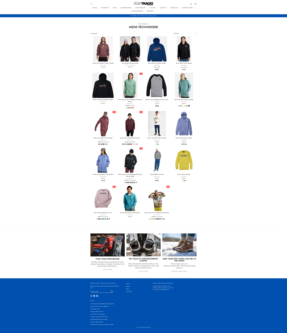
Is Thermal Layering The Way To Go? (99, 316)
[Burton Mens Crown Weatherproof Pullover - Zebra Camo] (162, 219)
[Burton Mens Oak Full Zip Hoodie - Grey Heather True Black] (101, 144)
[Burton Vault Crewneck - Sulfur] (183, 180)
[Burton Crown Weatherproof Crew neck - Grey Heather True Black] (156, 106)
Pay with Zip (129, 291)
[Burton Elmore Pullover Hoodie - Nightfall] (156, 69)
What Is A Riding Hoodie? (96, 322)
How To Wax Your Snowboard (97, 314)
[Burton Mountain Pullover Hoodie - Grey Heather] (187, 106)
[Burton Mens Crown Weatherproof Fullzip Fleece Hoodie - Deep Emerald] (132, 182)
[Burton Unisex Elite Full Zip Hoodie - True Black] (104, 180)
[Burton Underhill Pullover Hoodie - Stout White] (156, 144)
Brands (150, 11)
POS (138, 327)
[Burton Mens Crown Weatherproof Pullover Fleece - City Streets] (131, 107)
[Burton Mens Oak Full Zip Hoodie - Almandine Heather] (99, 144)
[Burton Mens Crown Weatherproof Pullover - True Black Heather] (158, 219)
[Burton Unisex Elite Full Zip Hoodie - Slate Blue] (102, 180)
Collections (145, 24)
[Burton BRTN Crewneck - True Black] (158, 180)
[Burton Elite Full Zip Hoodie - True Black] (183, 69)
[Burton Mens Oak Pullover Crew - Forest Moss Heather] (105, 219)
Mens (95, 8)
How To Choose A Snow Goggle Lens (99, 306)
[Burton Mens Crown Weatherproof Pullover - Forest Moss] (164, 219)
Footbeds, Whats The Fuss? (97, 311)
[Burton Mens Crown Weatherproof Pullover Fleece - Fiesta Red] (133, 107)
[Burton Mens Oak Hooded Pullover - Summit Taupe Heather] (137, 144)
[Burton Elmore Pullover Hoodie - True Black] (158, 69)
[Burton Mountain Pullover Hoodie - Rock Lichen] (179, 106)
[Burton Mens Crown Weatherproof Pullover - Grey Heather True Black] (156, 219)
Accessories (138, 11)
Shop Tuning (107, 269)
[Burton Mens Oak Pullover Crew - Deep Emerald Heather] (103, 219)
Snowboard (126, 8)
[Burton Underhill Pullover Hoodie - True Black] (158, 144)
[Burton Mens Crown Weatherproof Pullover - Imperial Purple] (160, 219)
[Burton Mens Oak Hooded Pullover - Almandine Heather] (123, 144)
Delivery (128, 286)
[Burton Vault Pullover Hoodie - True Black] (186, 144)
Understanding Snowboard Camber (98, 319)
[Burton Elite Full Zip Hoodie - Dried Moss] (185, 69)
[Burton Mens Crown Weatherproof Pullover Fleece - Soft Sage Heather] (127, 107)
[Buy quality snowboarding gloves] (143, 244)
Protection (187, 8)
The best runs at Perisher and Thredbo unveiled (101, 324)
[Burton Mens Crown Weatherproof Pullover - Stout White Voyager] (150, 219)
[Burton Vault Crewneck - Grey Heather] (185, 180)
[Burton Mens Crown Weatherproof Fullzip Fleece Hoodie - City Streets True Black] (136, 182)
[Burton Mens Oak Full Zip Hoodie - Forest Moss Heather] (105, 144)
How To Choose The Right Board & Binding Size (102, 303)
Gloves (163, 8)
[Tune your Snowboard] (107, 244)
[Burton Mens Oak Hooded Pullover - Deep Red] (131, 144)
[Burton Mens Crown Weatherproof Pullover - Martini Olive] (154, 219)
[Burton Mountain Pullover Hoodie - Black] (189, 106)
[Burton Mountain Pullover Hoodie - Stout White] (183, 106)
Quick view (103, 60)
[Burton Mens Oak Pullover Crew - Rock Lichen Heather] (101, 219)
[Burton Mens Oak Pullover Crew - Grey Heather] (109, 219)
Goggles (174, 8)
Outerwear (141, 8)
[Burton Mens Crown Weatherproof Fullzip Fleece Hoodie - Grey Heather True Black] (130, 182)
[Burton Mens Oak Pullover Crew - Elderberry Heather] (97, 219)
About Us (128, 284)
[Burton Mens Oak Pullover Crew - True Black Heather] (99, 219)
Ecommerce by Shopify (145, 327)
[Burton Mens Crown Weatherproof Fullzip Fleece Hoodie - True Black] (126, 182)
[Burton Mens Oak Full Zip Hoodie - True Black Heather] (103, 144)
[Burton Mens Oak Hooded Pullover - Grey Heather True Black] (127, 144)
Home (139, 24)
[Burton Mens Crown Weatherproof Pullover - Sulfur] (152, 219)
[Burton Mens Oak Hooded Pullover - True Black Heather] (129, 144)
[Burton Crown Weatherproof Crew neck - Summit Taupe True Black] (158, 106)
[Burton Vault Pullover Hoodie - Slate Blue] (182, 144)
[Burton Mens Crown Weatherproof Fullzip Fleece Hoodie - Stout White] (124, 182)
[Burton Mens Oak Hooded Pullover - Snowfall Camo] (133, 144)
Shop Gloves (143, 271)
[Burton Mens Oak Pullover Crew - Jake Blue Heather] (107, 219)
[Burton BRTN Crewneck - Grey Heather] (156, 180)
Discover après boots (179, 271)
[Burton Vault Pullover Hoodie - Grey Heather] (184, 144)
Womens (105, 8)
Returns (128, 289)
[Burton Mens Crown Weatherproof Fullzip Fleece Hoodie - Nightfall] (134, 182)
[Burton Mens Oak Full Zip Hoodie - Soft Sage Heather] (107, 144)
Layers (153, 8)
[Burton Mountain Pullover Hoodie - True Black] (181, 106)
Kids (115, 8)
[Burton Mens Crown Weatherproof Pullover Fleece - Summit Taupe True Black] (129, 107)
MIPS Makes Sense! (95, 309)
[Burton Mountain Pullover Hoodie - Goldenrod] (185, 106)
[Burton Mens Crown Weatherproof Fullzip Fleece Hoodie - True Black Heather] (128, 182)
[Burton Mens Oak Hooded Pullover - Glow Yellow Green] (135, 144)
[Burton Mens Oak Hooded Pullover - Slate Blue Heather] (125, 144)
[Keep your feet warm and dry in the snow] (179, 244)
